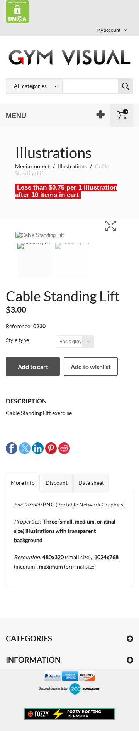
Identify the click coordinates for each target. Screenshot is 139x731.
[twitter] (25, 448)
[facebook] (11, 448)
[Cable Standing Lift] (34, 265)
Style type (18, 340)
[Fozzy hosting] (69, 714)
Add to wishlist (91, 366)
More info (23, 482)
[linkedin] (38, 448)
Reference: (19, 326)
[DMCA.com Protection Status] (17, 11)
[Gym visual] (69, 57)
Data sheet (91, 482)
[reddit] (64, 448)
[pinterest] (51, 448)
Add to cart (33, 366)
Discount (57, 482)
